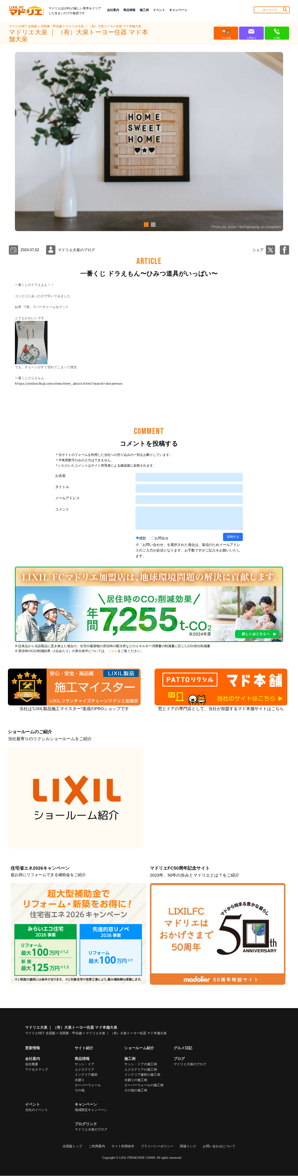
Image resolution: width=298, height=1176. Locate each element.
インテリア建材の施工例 (142, 1074)
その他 (80, 1090)
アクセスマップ (36, 1069)
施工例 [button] (144, 10)
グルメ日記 (183, 1048)
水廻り (80, 1080)
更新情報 (32, 1048)
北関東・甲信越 (52, 26)
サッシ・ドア (84, 1064)
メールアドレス (67, 498)
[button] (145, 224)
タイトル (62, 487)
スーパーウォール (88, 1085)
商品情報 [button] (129, 10)
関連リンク (188, 1146)
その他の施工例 (135, 1090)
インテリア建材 (86, 1074)
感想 (142, 538)
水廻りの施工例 (135, 1080)
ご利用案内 (97, 1146)
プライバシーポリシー (157, 1146)
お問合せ (162, 538)
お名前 (60, 476)
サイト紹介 (84, 1048)
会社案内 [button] (113, 10)
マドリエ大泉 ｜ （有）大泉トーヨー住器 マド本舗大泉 (103, 26)
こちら (113, 651)
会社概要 (31, 1064)
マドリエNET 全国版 (23, 26)
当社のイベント (36, 1110)
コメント (62, 509)
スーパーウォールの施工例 (143, 1085)
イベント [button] (159, 10)
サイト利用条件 (123, 1146)
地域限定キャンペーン (91, 1110)
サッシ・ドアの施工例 (140, 1064)
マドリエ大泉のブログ (190, 1064)
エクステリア (84, 1069)
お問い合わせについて (219, 1146)
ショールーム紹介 (139, 1048)
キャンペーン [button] (178, 10)
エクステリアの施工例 (140, 1069)
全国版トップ (72, 1146)
